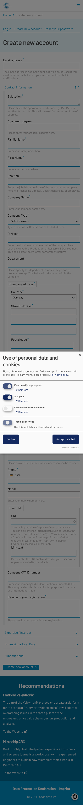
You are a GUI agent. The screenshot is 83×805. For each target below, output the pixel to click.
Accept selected (65, 439)
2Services (21, 389)
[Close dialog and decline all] (80, 353)
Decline (11, 439)
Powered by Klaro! (70, 447)
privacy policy (60, 374)
